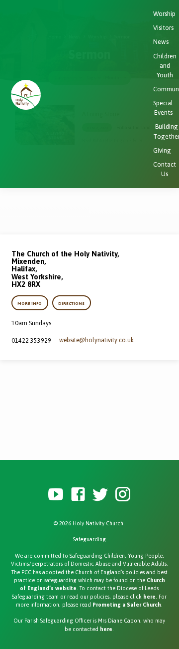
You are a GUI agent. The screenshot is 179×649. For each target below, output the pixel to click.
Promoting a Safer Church (126, 605)
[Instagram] (123, 494)
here (149, 597)
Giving (162, 150)
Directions (71, 303)
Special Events (163, 107)
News (161, 41)
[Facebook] (78, 494)
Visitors (163, 27)
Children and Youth (165, 65)
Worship (164, 13)
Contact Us (164, 169)
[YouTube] (56, 494)
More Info (30, 303)
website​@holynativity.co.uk (96, 340)
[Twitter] (100, 494)
